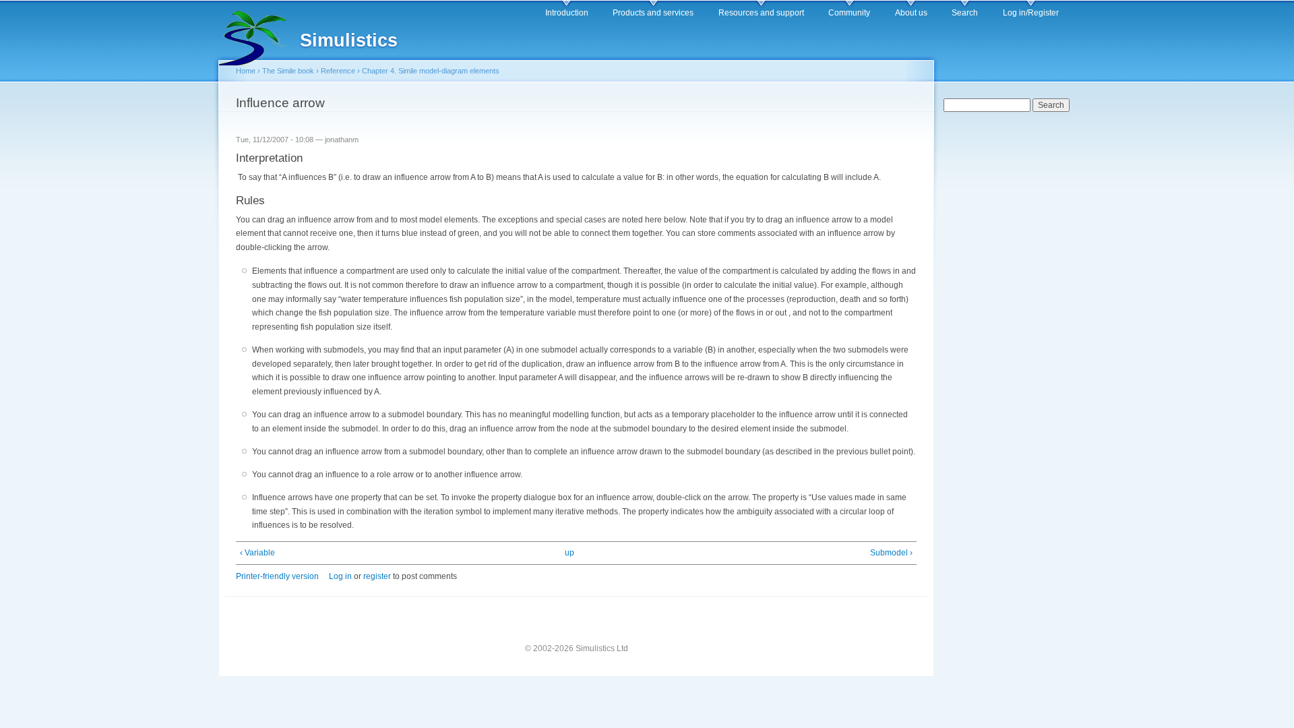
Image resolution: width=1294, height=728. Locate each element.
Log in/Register (1031, 13)
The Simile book (288, 71)
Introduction (566, 13)
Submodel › (891, 552)
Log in (340, 576)
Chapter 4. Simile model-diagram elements (430, 71)
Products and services (653, 13)
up (569, 552)
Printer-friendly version (277, 576)
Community (849, 13)
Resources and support (761, 13)
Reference (338, 71)
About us (911, 13)
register (377, 576)
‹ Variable (257, 552)
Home (245, 71)
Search (965, 13)
